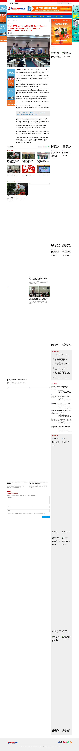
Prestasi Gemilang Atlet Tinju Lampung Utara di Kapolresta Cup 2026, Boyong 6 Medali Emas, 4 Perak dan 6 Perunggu (65, 416)
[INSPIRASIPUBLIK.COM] (16, 8)
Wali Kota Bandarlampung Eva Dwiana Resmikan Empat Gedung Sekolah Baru (62, 355)
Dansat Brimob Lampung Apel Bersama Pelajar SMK (61, 360)
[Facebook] (59, 742)
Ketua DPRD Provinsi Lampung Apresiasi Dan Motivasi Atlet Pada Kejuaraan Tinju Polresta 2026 (65, 423)
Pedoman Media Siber (55, 746)
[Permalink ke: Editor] (8, 33)
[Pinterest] (64, 742)
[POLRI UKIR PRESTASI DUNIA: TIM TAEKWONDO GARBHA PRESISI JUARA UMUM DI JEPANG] (56, 196)
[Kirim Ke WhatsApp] (49, 147)
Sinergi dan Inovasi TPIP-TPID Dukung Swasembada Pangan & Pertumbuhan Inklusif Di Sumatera (66, 344)
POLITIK (19, 14)
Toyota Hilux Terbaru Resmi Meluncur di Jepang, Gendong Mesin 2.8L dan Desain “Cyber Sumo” (56, 533)
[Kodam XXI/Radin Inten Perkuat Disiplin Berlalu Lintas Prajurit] (43, 155)
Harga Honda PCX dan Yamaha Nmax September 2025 (66, 730)
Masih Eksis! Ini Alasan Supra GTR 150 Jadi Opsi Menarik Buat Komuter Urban (56, 730)
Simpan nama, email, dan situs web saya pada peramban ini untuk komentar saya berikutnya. (27, 513)
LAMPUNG (14, 14)
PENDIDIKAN (42, 14)
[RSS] (71, 742)
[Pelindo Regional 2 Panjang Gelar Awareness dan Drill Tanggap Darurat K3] (13, 155)
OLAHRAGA (29, 14)
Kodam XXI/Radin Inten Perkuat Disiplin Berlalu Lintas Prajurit (43, 161)
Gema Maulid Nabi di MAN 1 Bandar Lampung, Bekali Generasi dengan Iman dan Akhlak (13, 175)
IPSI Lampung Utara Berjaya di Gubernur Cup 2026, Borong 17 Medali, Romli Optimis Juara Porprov (65, 400)
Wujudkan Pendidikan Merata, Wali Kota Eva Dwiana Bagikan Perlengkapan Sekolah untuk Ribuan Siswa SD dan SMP (62, 364)
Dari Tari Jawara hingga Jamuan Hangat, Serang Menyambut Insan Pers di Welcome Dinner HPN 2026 (56, 344)
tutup (5, 5)
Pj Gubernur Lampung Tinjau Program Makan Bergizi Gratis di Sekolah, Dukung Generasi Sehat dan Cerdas (62, 377)
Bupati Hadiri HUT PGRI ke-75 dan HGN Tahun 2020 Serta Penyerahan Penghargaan (62, 373)
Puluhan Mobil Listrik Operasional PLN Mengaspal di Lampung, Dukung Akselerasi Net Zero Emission (56, 631)
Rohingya (62, 16)
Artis (17, 16)
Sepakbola (28, 16)
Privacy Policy (41, 746)
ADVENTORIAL (60, 14)
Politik (9, 16)
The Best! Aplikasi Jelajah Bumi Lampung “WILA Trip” (61, 369)
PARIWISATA (48, 14)
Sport (13, 16)
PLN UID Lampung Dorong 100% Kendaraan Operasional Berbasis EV (66, 533)
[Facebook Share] (39, 147)
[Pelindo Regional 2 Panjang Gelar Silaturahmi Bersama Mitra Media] (67, 196)
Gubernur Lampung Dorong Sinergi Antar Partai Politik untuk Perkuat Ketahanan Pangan (66, 146)
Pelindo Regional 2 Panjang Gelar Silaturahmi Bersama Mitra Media (66, 245)
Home (11, 3)
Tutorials (30, 746)
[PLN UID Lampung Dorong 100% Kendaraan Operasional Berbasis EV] (66, 484)
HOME (9, 14)
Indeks (20, 746)
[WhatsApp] (68, 742)
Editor (11, 32)
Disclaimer (47, 746)
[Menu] (8, 3)
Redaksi (16, 3)
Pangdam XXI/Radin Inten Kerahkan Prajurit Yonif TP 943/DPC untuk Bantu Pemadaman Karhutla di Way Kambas (28, 161)
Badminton (22, 16)
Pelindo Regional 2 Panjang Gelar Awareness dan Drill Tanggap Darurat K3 (13, 161)
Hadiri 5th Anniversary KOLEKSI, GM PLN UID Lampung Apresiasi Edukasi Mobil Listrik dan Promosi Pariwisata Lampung (43, 175)
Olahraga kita (35, 16)
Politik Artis (42, 16)
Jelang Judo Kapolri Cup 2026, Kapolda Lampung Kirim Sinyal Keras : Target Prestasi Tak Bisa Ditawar (65, 392)
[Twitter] (61, 742)
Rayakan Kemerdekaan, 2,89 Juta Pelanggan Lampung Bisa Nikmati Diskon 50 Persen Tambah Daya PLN (28, 175)
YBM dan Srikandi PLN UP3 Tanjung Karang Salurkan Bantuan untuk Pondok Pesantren (42, 0)
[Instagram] (66, 742)
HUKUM (24, 14)
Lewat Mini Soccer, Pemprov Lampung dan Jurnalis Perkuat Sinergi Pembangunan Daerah (65, 430)
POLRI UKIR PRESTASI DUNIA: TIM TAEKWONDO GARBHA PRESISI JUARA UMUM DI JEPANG (56, 245)
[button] (68, 3)
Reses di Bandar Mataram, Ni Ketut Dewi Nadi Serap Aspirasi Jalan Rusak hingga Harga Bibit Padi (55, 146)
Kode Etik (35, 746)
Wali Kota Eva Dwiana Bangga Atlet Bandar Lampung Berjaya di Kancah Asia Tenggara (65, 407)
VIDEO (54, 14)
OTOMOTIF (36, 14)
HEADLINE (9, 23)
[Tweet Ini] (41, 147)
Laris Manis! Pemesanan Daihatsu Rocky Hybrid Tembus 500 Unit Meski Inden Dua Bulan (66, 631)
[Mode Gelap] (71, 3)
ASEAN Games (55, 16)
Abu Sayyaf (48, 16)
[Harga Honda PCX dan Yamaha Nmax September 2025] (66, 682)
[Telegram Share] (46, 147)
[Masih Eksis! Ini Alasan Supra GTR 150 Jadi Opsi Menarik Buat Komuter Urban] (56, 682)
